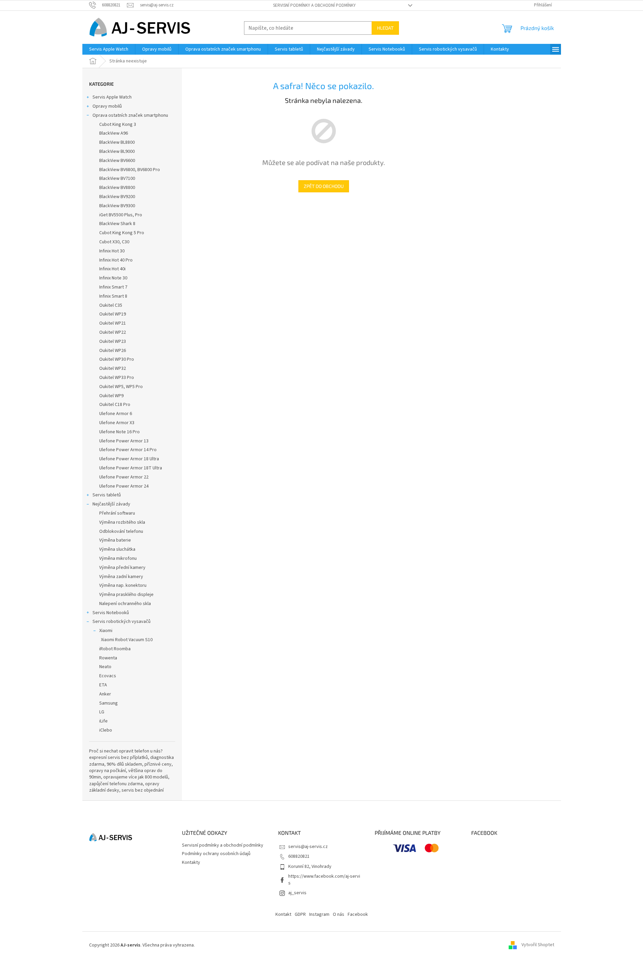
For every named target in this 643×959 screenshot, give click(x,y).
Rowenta (108, 658)
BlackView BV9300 (117, 205)
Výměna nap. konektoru (122, 585)
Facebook (358, 914)
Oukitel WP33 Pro (116, 377)
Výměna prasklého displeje (126, 594)
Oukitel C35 (110, 305)
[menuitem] (108, 49)
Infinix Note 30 (113, 278)
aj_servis (297, 892)
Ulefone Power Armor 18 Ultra (129, 459)
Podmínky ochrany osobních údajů (216, 853)
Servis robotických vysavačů (121, 621)
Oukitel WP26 (112, 350)
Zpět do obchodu (324, 186)
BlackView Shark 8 (117, 223)
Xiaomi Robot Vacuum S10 (127, 639)
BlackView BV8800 (117, 187)
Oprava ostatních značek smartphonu (130, 115)
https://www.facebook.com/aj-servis (324, 879)
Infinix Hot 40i (112, 269)
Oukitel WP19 (112, 314)
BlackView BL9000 (117, 151)
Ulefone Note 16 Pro (119, 432)
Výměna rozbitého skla (122, 522)
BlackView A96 (113, 133)
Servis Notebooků (110, 612)
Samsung (108, 703)
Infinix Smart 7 (113, 287)
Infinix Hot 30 (112, 251)
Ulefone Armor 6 (115, 413)
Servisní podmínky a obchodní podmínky (314, 5)
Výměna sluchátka (117, 549)
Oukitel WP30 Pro (116, 359)
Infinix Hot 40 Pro (116, 260)
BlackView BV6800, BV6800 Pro (129, 169)
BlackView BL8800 (117, 142)
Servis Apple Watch (112, 97)
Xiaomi (105, 630)
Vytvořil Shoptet (537, 945)
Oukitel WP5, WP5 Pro (121, 386)
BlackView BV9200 (117, 196)
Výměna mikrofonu (118, 558)
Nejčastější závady (111, 504)
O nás (338, 914)
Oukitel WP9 (111, 395)
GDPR (300, 914)
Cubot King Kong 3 (117, 124)
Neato (105, 666)
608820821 (299, 856)
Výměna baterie (115, 540)
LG (101, 712)
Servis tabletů (106, 495)
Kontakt (283, 914)
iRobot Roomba (115, 649)
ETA (103, 685)
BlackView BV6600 (117, 160)
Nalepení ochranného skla (125, 603)
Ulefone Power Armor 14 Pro (128, 449)
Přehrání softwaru (117, 513)
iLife (103, 721)
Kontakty (191, 862)
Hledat (385, 28)
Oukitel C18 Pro (114, 404)
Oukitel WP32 (112, 368)
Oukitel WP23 (112, 341)
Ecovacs (107, 676)
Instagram (319, 914)
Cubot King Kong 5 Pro (121, 232)
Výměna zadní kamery (121, 576)
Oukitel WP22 (112, 332)
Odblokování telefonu (121, 531)
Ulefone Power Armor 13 (124, 441)
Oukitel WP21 (112, 323)
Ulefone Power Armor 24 (124, 486)
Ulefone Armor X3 (116, 422)
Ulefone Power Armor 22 (124, 477)
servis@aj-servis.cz (308, 846)
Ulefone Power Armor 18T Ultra (130, 468)
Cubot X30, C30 (114, 242)
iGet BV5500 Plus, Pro (120, 215)
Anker (105, 694)
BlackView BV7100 (117, 178)
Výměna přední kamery (122, 567)
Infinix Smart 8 (113, 296)
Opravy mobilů (107, 106)
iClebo (105, 730)
